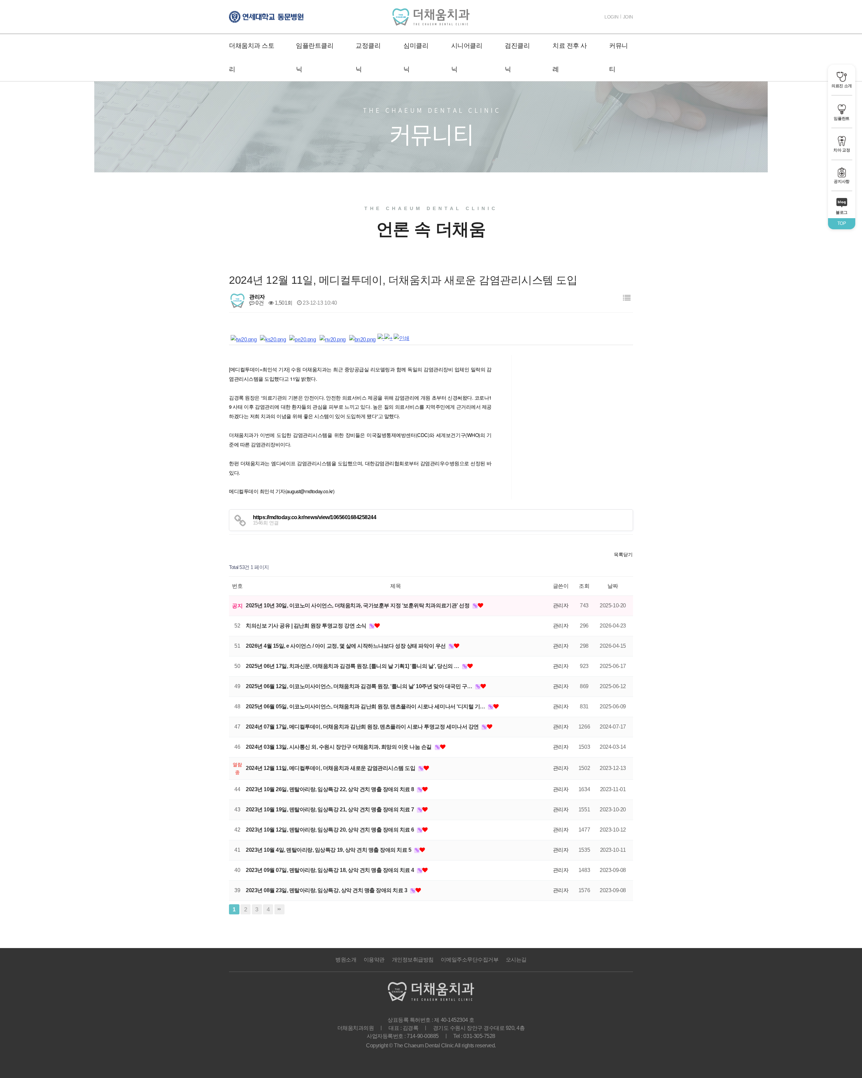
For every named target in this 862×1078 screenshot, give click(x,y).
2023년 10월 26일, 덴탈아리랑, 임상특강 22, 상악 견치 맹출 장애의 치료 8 (330, 789)
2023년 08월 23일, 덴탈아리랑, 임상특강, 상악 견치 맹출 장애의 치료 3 (327, 890)
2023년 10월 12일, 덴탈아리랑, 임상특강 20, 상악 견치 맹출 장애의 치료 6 (330, 830)
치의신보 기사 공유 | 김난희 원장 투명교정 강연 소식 (306, 626)
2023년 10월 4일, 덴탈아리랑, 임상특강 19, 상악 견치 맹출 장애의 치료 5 (329, 850)
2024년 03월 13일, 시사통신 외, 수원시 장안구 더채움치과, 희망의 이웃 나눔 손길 (339, 747)
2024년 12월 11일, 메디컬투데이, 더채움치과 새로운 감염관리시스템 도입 (331, 768)
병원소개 (345, 960)
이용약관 (374, 960)
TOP (841, 223)
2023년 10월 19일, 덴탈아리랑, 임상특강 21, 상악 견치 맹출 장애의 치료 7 (330, 809)
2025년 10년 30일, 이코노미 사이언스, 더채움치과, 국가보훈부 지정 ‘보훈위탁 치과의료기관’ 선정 (358, 605)
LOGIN (611, 17)
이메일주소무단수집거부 (469, 960)
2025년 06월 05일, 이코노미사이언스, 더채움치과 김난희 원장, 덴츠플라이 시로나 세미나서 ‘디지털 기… (366, 706)
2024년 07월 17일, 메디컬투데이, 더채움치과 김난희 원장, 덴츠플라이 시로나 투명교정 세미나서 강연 (363, 727)
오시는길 (516, 960)
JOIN (628, 17)
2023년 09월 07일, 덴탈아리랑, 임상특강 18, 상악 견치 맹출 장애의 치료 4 (330, 870)
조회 (584, 586)
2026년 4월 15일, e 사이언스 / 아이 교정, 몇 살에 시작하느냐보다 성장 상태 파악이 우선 (346, 646)
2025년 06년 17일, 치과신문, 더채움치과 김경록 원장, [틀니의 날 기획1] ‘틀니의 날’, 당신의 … (353, 666)
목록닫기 (623, 554)
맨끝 (279, 909)
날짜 (612, 586)
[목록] (627, 298)
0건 (259, 303)
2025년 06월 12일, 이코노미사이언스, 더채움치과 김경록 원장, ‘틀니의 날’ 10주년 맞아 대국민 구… (359, 686)
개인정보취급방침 (413, 960)
